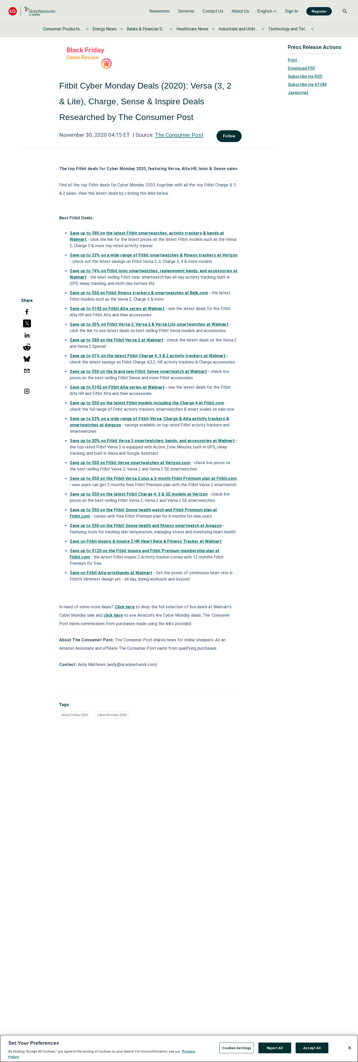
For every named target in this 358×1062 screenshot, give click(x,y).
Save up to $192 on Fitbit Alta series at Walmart (117, 308)
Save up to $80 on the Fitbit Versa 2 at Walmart (116, 340)
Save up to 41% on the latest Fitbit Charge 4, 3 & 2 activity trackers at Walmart (148, 355)
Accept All (312, 1048)
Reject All (275, 1048)
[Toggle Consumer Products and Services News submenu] (87, 29)
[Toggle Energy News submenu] (121, 29)
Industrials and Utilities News (238, 28)
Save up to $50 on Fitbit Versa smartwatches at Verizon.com (130, 462)
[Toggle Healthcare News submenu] (213, 29)
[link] (159, 11)
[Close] (349, 1048)
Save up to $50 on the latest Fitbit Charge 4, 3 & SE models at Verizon (139, 494)
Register (319, 11)
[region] (179, 1048)
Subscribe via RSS (305, 76)
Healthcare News (192, 28)
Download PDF (302, 68)
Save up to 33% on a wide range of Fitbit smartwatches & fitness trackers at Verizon (153, 255)
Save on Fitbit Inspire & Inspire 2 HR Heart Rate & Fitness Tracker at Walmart (146, 541)
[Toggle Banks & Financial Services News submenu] (171, 29)
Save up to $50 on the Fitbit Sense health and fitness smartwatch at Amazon (146, 525)
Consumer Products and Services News (62, 28)
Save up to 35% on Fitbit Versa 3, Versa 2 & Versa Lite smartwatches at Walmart (149, 324)
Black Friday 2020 (75, 715)
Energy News (105, 28)
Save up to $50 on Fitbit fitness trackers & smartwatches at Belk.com (139, 292)
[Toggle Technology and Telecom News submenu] (312, 29)
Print (292, 60)
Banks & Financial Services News (146, 28)
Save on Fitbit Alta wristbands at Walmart (111, 572)
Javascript (298, 92)
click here (113, 615)
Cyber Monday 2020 (112, 715)
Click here (125, 606)
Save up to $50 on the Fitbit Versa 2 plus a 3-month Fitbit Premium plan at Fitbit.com (153, 478)
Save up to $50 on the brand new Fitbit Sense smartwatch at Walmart (138, 371)
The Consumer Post (179, 135)
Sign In (291, 11)
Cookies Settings (236, 1048)
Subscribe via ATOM (307, 84)
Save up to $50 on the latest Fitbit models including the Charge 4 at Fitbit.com (147, 402)
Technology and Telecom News (287, 28)
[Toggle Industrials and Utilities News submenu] (262, 29)
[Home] (32, 11)
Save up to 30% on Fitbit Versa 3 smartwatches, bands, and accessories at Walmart (153, 440)
